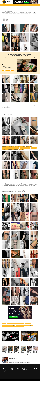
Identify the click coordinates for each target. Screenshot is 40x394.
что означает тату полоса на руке (19, 325)
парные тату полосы (16, 149)
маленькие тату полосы (10, 149)
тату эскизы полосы (21, 149)
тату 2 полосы (25, 325)
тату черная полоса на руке (5, 325)
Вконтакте (12, 359)
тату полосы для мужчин (11, 146)
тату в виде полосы (30, 325)
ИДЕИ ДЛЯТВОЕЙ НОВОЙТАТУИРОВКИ (9, 2)
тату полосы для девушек (4, 146)
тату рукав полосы (4, 149)
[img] (31, 2)
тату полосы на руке (17, 146)
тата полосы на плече (23, 146)
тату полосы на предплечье (29, 146)
